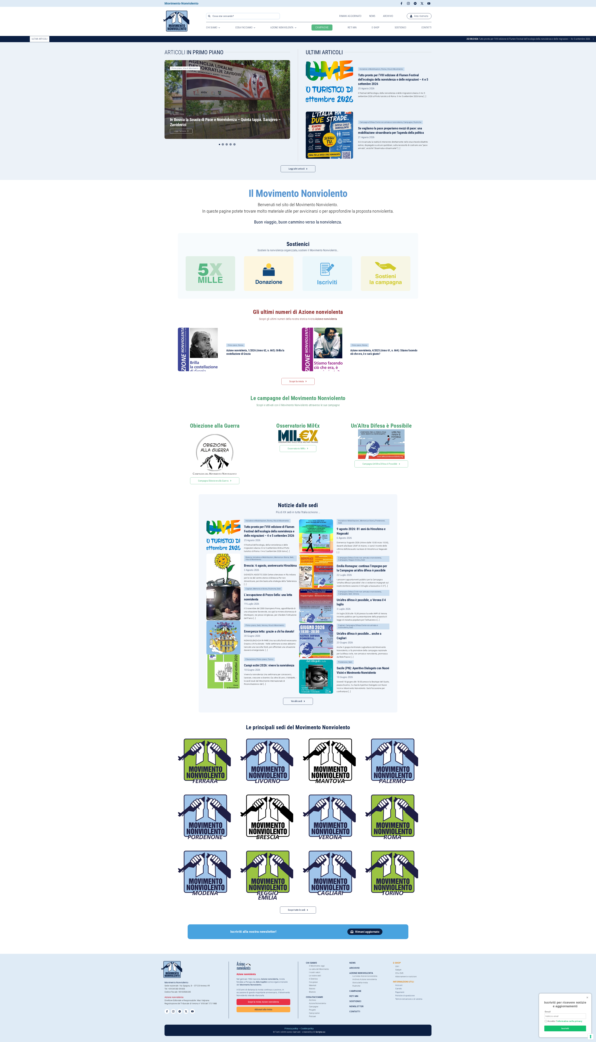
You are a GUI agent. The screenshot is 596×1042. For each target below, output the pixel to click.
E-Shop (397, 963)
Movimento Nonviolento (181, 3)
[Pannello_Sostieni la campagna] (385, 257)
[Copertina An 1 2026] (200, 328)
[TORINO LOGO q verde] (391, 851)
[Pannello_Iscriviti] (327, 257)
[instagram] (408, 3)
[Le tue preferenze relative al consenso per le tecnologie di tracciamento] (591, 1037)
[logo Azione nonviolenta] (244, 962)
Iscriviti (565, 1028)
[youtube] (428, 3)
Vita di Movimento (191, 68)
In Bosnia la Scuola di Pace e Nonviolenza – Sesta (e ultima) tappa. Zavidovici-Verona (507, 39)
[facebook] (401, 3)
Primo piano (177, 68)
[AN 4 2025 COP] (324, 328)
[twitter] (422, 3)
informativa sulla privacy (569, 1021)
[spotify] (415, 3)
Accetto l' (564, 1021)
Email (548, 1012)
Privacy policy (291, 1028)
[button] (220, 144)
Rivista (240, 345)
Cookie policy (307, 1028)
